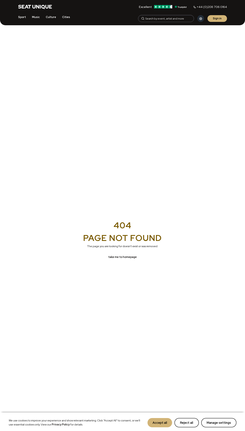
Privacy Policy (61, 424)
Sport (22, 17)
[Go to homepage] (35, 6)
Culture (51, 17)
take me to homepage (122, 257)
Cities (66, 17)
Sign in (217, 18)
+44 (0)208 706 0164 (212, 7)
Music (36, 17)
